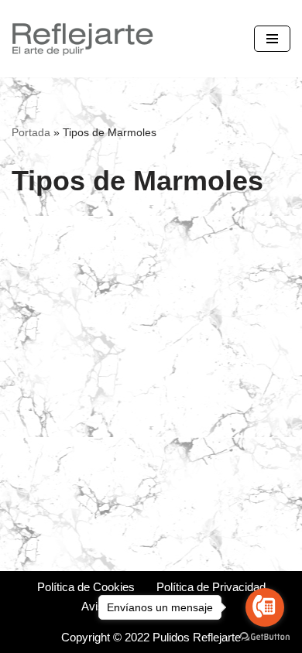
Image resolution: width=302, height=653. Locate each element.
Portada (31, 132)
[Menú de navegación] (272, 39)
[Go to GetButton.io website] (265, 637)
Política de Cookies (86, 586)
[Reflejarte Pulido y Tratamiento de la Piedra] (81, 38)
